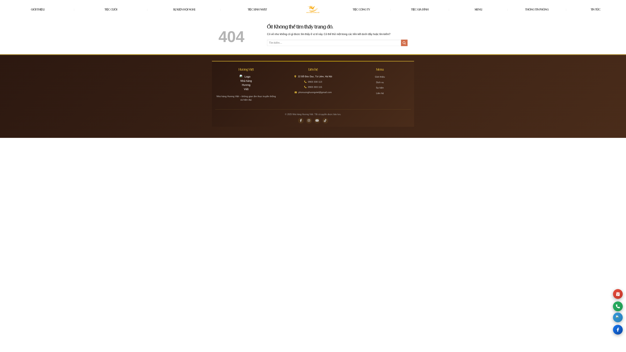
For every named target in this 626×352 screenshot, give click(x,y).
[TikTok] (325, 121)
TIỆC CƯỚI (111, 9)
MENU (478, 9)
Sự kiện (380, 87)
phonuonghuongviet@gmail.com (315, 92)
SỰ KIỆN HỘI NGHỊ (184, 9)
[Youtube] (317, 121)
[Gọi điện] (618, 306)
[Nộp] (404, 43)
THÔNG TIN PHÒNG (537, 9)
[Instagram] (309, 121)
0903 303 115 (315, 87)
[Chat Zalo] (618, 318)
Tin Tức (595, 9)
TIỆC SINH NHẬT (257, 9)
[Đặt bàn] (617, 293)
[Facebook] (301, 121)
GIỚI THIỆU (38, 9)
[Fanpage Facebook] (618, 331)
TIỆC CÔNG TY (361, 9)
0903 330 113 (315, 82)
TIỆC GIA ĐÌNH (420, 9)
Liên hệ (380, 93)
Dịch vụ (380, 82)
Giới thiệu (380, 76)
